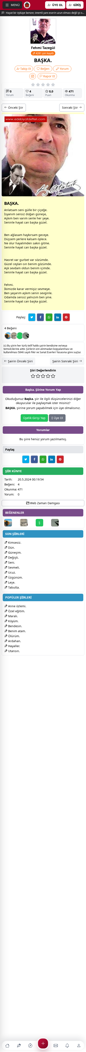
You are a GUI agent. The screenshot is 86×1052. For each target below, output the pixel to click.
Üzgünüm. (15, 577)
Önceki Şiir (15, 107)
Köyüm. (13, 621)
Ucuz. (11, 572)
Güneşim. (14, 552)
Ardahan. (14, 641)
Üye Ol (58, 418)
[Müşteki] (14, 335)
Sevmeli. (13, 567)
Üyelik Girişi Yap (34, 418)
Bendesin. (14, 626)
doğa (29, 214)
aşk (34, 222)
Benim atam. (16, 631)
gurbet (24, 260)
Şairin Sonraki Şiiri (65, 361)
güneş (39, 214)
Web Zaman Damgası (44, 503)
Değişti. (13, 557)
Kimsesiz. (14, 542)
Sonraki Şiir (70, 107)
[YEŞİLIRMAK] (8, 335)
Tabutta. (13, 587)
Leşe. (11, 582)
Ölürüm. (13, 636)
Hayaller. (13, 646)
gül (27, 210)
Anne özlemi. (16, 606)
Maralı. (12, 616)
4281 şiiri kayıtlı (44, 53)
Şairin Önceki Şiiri (20, 361)
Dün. (11, 547)
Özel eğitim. (16, 611)
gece (41, 235)
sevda (14, 268)
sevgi (43, 293)
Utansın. (13, 651)
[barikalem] (25, 335)
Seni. (11, 562)
